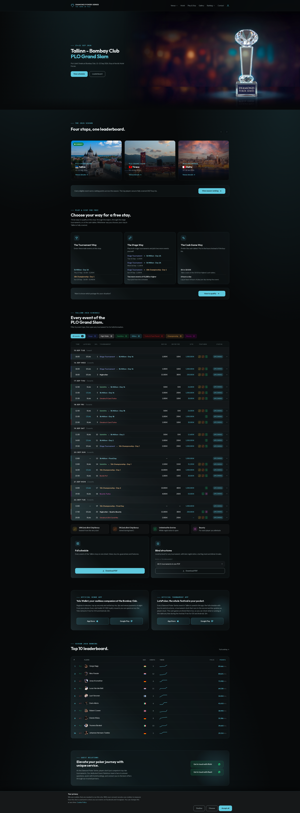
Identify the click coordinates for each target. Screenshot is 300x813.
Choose (212, 808)
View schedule (79, 74)
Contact (221, 6)
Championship (174, 336)
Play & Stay (192, 6)
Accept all (225, 808)
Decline (199, 808)
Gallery (201, 6)
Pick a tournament (164, 559)
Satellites (122, 336)
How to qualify (210, 294)
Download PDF (111, 571)
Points (223, 660)
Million (135, 336)
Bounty (190, 336)
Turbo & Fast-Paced (153, 336)
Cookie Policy (82, 802)
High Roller (106, 336)
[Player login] (228, 5)
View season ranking (210, 191)
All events (78, 336)
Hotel (183, 6)
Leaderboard (97, 74)
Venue (173, 6)
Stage (91, 336)
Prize (212, 660)
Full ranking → (224, 649)
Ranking (210, 6)
